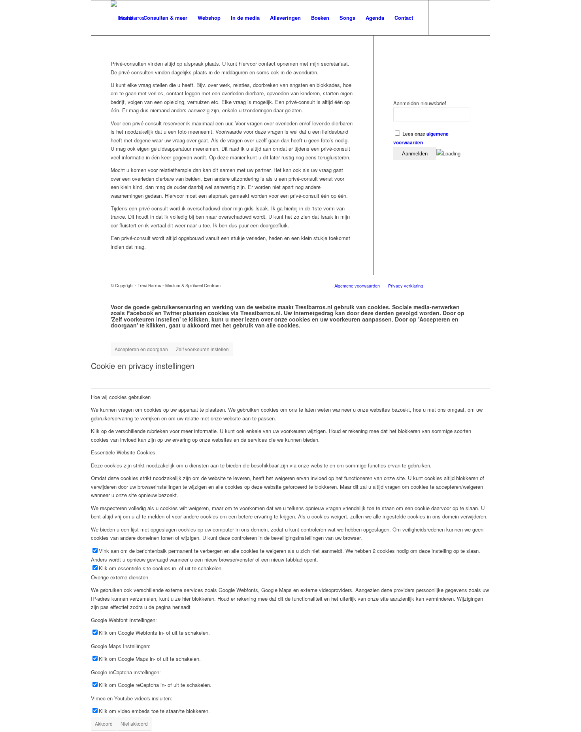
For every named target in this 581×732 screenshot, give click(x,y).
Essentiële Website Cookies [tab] (123, 452)
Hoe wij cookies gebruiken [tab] (121, 397)
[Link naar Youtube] (452, 17)
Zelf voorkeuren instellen (202, 349)
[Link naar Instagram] (464, 17)
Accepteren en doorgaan (141, 349)
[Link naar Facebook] (441, 17)
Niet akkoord (134, 723)
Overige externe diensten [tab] (119, 577)
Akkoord (104, 723)
